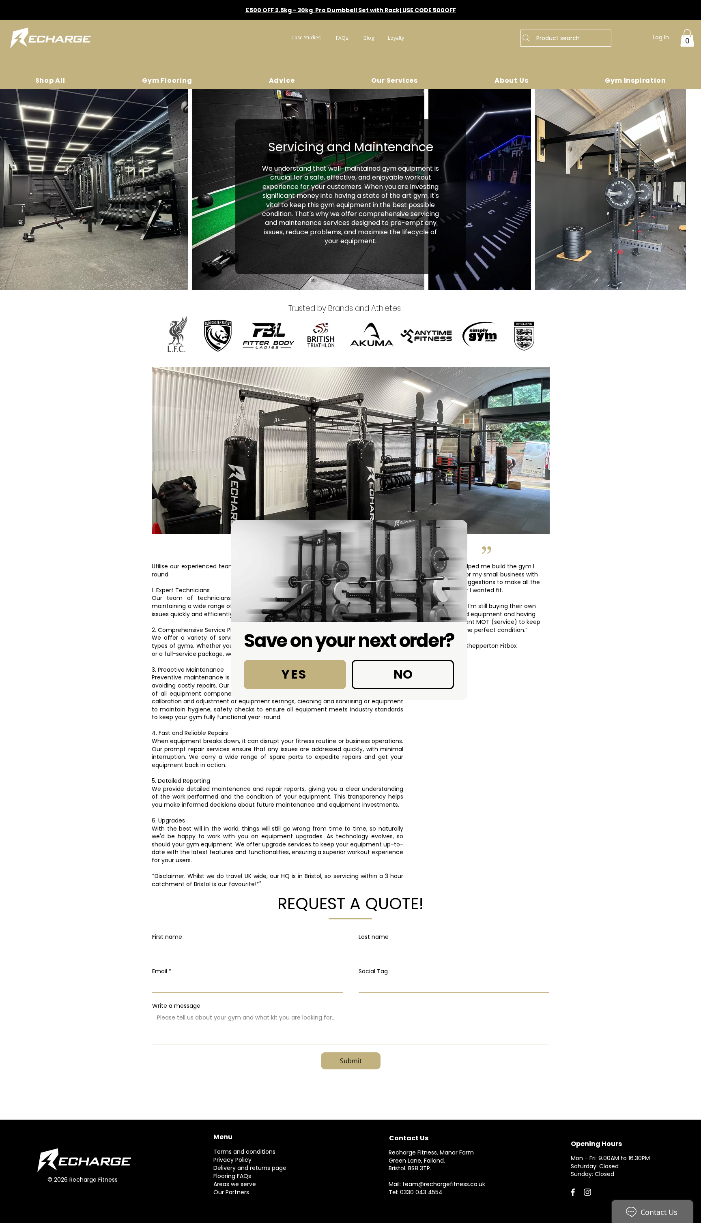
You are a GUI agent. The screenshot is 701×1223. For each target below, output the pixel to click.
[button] (295, 674)
